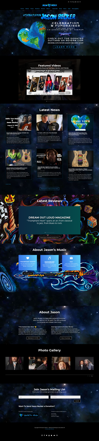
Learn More (65, 47)
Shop (60, 8)
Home (22, 8)
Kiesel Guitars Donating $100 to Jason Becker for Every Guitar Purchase (17, 168)
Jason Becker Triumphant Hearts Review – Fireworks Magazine (49, 222)
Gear (69, 8)
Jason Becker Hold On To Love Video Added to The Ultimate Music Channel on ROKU (49, 168)
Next (92, 376)
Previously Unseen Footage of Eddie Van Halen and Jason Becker (18, 133)
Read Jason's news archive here (49, 188)
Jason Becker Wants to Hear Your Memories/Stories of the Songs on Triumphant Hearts (78, 134)
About (48, 8)
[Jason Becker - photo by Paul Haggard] (61, 369)
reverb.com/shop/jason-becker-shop (65, 43)
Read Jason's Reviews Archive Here (49, 237)
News (64, 8)
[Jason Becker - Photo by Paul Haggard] (14, 369)
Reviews (37, 8)
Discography (75, 8)
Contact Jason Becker (49, 429)
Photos (43, 8)
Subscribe (55, 8)
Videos (27, 8)
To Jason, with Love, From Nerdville (47, 133)
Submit (77, 401)
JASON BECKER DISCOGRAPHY (49, 262)
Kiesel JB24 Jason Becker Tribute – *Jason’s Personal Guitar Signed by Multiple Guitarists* (80, 170)
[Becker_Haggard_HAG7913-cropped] (38, 369)
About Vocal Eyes (65, 338)
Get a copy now (28, 273)
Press (16, 135)
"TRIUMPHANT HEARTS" (28, 261)
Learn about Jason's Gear (71, 273)
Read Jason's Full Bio (33, 338)
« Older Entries (8, 184)
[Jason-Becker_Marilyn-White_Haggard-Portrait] (84, 369)
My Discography (49, 274)
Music (32, 8)
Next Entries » (91, 184)
